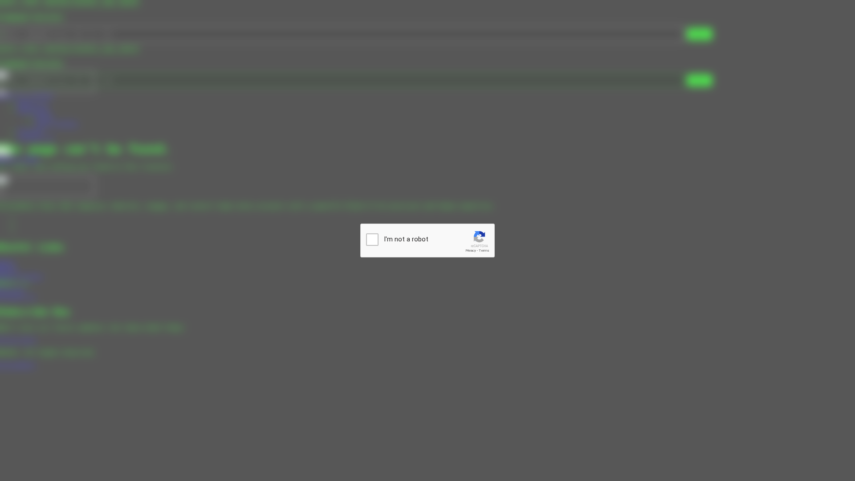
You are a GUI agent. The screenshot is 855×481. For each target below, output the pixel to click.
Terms (484, 251)
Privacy (470, 251)
